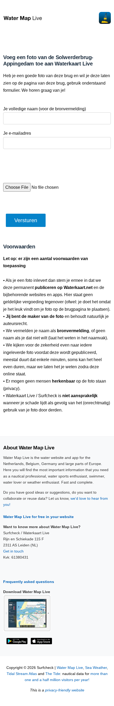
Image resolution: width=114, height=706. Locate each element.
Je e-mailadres (17, 133)
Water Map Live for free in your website (38, 517)
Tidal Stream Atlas (22, 674)
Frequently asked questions (28, 582)
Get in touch (13, 551)
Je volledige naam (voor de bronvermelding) (44, 109)
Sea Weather (96, 668)
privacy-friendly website (64, 690)
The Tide (52, 674)
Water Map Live (70, 668)
